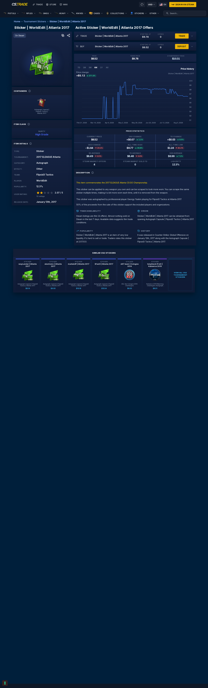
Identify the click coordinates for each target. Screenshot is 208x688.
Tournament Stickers (35, 21)
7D (79, 67)
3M (90, 67)
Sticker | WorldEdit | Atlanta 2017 (68, 21)
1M (84, 67)
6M (95, 67)
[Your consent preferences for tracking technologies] (5, 683)
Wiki (65, 4)
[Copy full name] (63, 36)
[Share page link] (68, 36)
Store (53, 4)
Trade (39, 4)
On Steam (19, 35)
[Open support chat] (142, 4)
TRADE (182, 36)
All (107, 67)
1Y (101, 67)
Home (17, 21)
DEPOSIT (181, 46)
